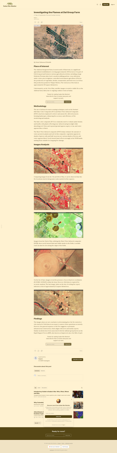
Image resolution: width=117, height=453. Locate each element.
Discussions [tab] (44, 387)
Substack (52, 450)
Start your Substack (55, 446)
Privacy (59, 443)
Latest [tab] (39, 387)
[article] (58, 395)
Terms (63, 443)
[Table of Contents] (1, 226)
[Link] (32, 66)
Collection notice (69, 443)
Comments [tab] (37, 370)
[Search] (97, 4)
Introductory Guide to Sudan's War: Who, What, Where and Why (51, 392)
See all (36, 423)
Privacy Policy (68, 421)
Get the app (65, 446)
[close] (71, 399)
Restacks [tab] (43, 370)
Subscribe (105, 4)
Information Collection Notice (58, 421)
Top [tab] (35, 387)
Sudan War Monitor (42, 396)
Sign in (113, 4)
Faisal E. (35, 17)
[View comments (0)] (38, 22)
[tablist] (40, 370)
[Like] (35, 22)
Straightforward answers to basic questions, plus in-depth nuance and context (52, 395)
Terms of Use (65, 419)
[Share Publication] (100, 4)
